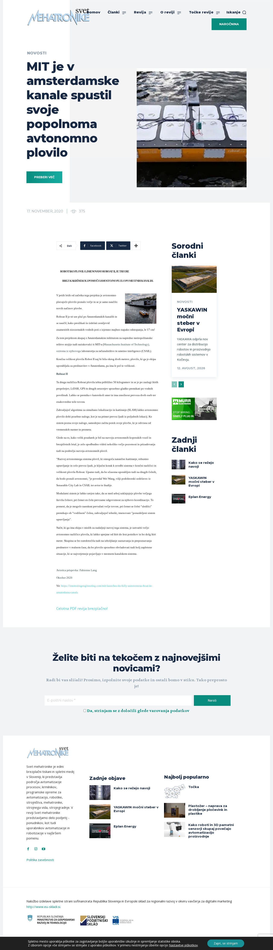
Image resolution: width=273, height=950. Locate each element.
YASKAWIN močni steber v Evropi (201, 481)
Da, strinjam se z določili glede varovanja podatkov (138, 710)
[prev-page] (174, 384)
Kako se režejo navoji (201, 464)
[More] (136, 245)
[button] (237, 12)
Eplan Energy (200, 497)
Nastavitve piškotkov (183, 945)
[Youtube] (43, 849)
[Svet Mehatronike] (58, 16)
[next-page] (181, 384)
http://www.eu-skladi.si (43, 907)
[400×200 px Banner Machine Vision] (194, 423)
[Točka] (174, 791)
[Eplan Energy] (178, 498)
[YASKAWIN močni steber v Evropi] (194, 279)
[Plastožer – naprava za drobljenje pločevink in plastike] (174, 810)
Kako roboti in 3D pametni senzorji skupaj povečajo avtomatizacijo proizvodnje (211, 830)
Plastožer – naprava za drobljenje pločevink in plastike (207, 810)
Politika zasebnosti (40, 860)
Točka (193, 787)
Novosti (36, 53)
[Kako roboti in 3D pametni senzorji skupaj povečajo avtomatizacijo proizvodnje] (174, 829)
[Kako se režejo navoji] (178, 464)
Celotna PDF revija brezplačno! (81, 608)
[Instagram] (36, 849)
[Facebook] (28, 849)
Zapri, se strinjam (226, 943)
